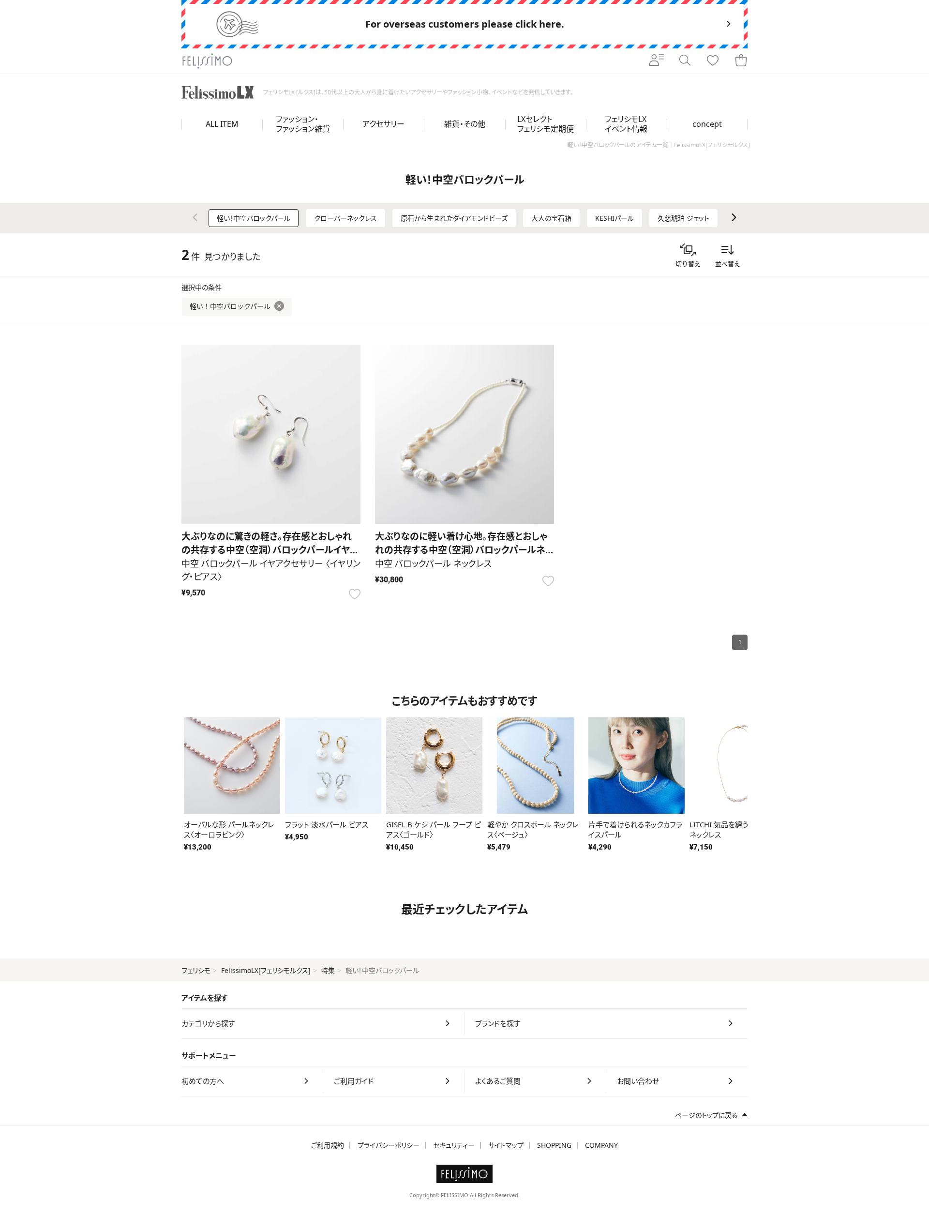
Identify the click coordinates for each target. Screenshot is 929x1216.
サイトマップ (506, 1145)
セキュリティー (454, 1145)
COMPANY (601, 1145)
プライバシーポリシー (389, 1145)
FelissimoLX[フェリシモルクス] (266, 970)
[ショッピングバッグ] (741, 61)
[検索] (685, 61)
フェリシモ (195, 970)
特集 (328, 970)
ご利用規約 (327, 1145)
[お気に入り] (713, 61)
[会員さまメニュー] (657, 61)
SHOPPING (554, 1145)
